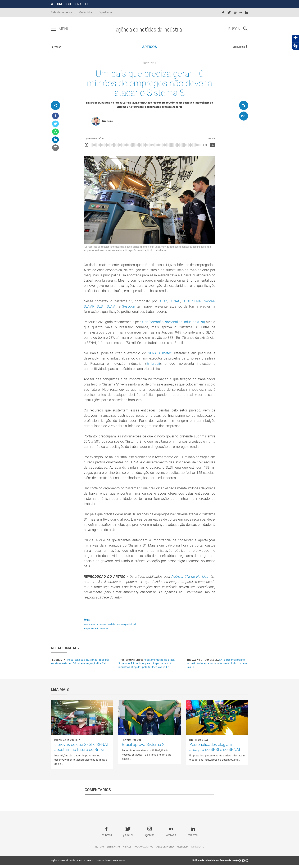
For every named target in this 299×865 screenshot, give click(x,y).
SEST (101, 306)
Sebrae (209, 301)
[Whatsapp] (55, 131)
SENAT (112, 306)
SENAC (175, 301)
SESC (163, 301)
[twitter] (229, 12)
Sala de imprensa (165, 846)
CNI (59, 4)
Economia (58, 659)
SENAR (89, 306)
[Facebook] (55, 116)
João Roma (107, 120)
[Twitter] (55, 124)
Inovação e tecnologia (203, 659)
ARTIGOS (149, 46)
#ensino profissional (126, 624)
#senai (92, 624)
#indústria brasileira (106, 624)
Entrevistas (113, 846)
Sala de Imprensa (61, 12)
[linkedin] (246, 12)
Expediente (105, 12)
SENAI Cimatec (160, 353)
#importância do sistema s (96, 628)
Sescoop (128, 306)
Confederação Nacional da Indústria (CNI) (173, 322)
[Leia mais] (82, 717)
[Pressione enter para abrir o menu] (53, 29)
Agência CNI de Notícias (189, 576)
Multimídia (85, 12)
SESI (68, 4)
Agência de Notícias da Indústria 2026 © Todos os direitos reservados (88, 860)
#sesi (86, 624)
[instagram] (235, 12)
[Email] (55, 147)
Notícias (100, 846)
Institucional (199, 740)
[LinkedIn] (55, 139)
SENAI (78, 4)
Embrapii (153, 363)
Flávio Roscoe (132, 740)
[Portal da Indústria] (52, 4)
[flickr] (240, 12)
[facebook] (223, 12)
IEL (87, 4)
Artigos (127, 846)
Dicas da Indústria (67, 740)
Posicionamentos (132, 659)
